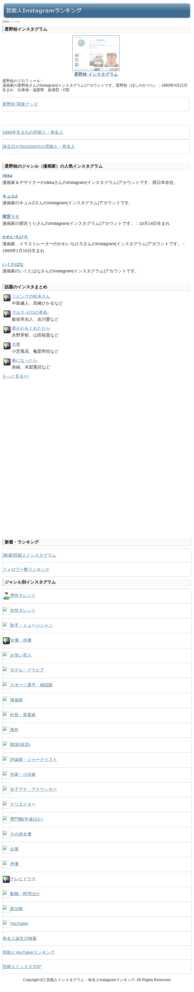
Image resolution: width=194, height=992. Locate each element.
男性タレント (23, 595)
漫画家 (16, 700)
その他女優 (20, 834)
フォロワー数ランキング (26, 569)
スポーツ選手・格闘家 (31, 685)
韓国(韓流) (20, 744)
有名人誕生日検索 (20, 938)
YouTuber (19, 923)
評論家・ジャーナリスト (33, 759)
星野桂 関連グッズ (20, 104)
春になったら (24, 360)
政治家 (16, 908)
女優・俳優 (20, 640)
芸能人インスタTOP (22, 966)
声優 (14, 864)
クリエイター (23, 804)
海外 (14, 729)
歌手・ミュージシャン (31, 625)
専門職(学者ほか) (26, 819)
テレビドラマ (23, 878)
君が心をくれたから (31, 328)
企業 (14, 849)
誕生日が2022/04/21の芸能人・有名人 (39, 146)
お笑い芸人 (20, 655)
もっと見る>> (15, 376)
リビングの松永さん (31, 296)
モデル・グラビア (27, 670)
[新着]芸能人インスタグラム (29, 555)
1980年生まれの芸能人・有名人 (33, 132)
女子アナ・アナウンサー (33, 789)
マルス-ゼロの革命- (30, 312)
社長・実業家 (23, 714)
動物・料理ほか (25, 893)
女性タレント (23, 610)
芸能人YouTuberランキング (29, 952)
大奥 (16, 344)
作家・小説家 (23, 774)
